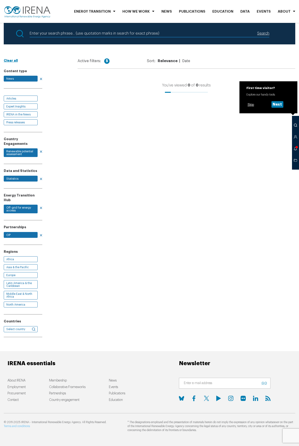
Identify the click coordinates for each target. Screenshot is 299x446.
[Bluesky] (181, 398)
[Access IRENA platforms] (295, 137)
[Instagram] (230, 398)
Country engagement (64, 400)
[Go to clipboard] (295, 160)
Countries (12, 321)
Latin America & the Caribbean (19, 284)
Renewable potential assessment (19, 153)
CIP (8, 235)
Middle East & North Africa (19, 295)
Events (264, 11)
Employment (16, 387)
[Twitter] (206, 398)
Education (222, 11)
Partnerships (57, 393)
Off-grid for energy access (18, 209)
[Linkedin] (255, 398)
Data (245, 11)
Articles (11, 98)
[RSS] (268, 398)
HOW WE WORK (136, 11)
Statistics (12, 178)
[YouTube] (218, 398)
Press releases (15, 122)
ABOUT (284, 11)
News (166, 11)
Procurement (16, 393)
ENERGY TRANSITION (92, 11)
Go (264, 383)
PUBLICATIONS (192, 11)
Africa (10, 259)
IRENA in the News (18, 114)
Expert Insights (15, 106)
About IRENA (16, 380)
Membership (58, 380)
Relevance (168, 61)
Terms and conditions (17, 426)
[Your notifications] (295, 148)
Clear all (11, 60)
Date (186, 61)
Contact (13, 400)
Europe (10, 275)
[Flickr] (243, 398)
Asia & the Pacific (17, 267)
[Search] (295, 125)
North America (15, 304)
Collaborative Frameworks (67, 387)
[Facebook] (193, 398)
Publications (117, 393)
